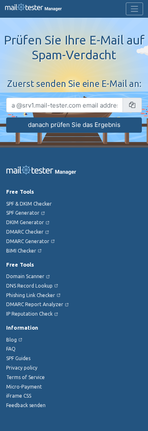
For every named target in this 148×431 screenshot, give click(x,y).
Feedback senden (26, 405)
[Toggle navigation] (134, 8)
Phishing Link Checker (30, 295)
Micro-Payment (24, 386)
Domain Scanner (25, 276)
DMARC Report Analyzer (34, 304)
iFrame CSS (18, 395)
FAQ (11, 348)
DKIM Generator (25, 222)
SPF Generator (22, 213)
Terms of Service (25, 377)
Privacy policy (21, 367)
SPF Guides (18, 358)
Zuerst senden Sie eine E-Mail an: (74, 84)
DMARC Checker (25, 231)
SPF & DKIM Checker (29, 203)
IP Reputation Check (29, 313)
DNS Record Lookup (29, 285)
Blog (11, 339)
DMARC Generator (27, 241)
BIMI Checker (21, 250)
